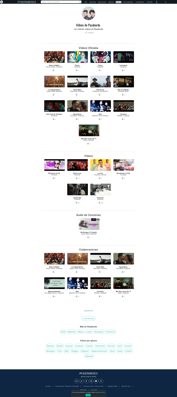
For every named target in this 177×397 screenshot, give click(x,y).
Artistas (93, 2)
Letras (149, 2)
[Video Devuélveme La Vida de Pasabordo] (123, 166)
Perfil (63, 331)
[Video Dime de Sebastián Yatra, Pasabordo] (100, 107)
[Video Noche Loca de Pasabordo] (77, 166)
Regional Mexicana (99, 351)
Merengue (50, 351)
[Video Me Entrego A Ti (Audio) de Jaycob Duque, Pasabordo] (89, 225)
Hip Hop (111, 346)
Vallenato (89, 356)
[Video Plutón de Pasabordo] (77, 58)
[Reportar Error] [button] (88, 310)
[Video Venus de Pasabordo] (100, 58)
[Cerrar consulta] (78, 2)
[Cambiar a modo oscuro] (166, 2)
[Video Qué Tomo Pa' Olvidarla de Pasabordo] (54, 107)
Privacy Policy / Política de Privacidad (67, 386)
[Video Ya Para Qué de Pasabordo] (77, 190)
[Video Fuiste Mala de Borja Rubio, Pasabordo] (77, 82)
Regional (84, 351)
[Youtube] (96, 381)
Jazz (120, 346)
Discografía (98, 331)
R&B (66, 351)
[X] (101, 381)
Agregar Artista (112, 386)
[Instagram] (91, 381)
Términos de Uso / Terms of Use (93, 386)
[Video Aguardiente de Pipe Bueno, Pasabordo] (77, 107)
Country (69, 346)
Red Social (102, 2)
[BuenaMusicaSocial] (76, 381)
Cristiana (79, 346)
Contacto (48, 386)
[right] (152, 2)
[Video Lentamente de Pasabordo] (123, 58)
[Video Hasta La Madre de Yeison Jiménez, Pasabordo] (54, 58)
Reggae (75, 351)
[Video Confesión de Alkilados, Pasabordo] (123, 107)
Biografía (71, 331)
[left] (85, 2)
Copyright (94, 390)
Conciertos (140, 2)
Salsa (120, 351)
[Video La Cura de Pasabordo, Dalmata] (100, 166)
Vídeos (118, 2)
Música (111, 2)
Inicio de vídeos (88, 318)
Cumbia (89, 346)
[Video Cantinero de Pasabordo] (100, 190)
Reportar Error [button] (126, 386)
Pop (59, 351)
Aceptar (88, 395)
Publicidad (83, 390)
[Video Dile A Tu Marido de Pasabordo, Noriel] (123, 82)
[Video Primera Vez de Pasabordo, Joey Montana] (100, 82)
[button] (89, 33)
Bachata (50, 346)
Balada (60, 346)
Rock (112, 351)
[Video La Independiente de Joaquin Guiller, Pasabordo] (54, 82)
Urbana (128, 351)
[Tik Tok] (81, 381)
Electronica (100, 346)
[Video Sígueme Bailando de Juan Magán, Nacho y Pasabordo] (54, 284)
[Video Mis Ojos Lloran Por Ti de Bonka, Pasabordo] (89, 131)
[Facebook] (86, 381)
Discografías (128, 2)
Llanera (128, 346)
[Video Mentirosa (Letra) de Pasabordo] (54, 166)
